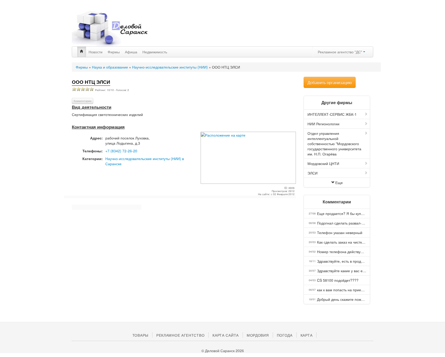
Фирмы (114, 51)
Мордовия (258, 335)
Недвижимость (154, 51)
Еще (339, 182)
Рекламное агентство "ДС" (340, 51)
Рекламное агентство (180, 335)
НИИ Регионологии (323, 123)
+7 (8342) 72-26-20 (121, 150)
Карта (307, 335)
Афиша (131, 51)
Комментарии (82, 101)
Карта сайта (225, 335)
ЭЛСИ (312, 173)
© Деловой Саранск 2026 (222, 350)
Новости (95, 51)
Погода (285, 335)
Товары (140, 335)
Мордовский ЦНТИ (323, 163)
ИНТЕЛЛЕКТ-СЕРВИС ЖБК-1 (332, 114)
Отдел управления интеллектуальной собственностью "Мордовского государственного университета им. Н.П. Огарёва (334, 143)
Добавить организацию (329, 82)
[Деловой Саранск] (119, 28)
